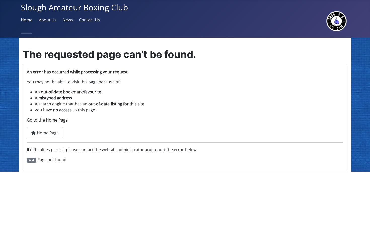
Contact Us (89, 20)
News (68, 20)
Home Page (47, 133)
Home (26, 20)
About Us (47, 20)
